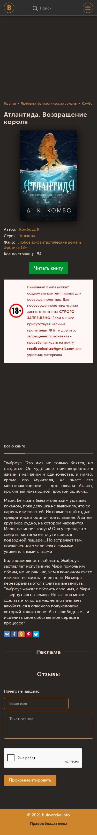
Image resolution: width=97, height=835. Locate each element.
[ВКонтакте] (7, 634)
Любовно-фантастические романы (51, 242)
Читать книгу (48, 268)
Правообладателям (48, 823)
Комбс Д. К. (29, 229)
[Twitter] (36, 634)
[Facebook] (14, 634)
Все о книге (14, 446)
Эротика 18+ (15, 247)
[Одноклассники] (21, 634)
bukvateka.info (56, 815)
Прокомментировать (30, 780)
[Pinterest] (29, 634)
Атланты (27, 236)
